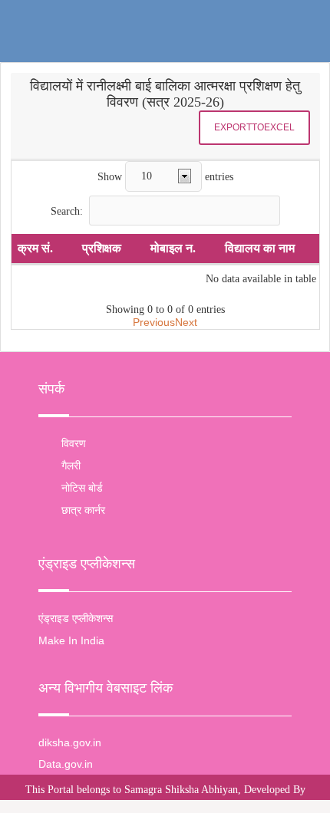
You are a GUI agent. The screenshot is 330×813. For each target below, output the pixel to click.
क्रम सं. (35, 248)
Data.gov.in (65, 764)
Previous (154, 322)
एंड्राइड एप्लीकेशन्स (75, 618)
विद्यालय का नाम (260, 248)
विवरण (73, 443)
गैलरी (71, 465)
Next (186, 322)
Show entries (165, 176)
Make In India (71, 640)
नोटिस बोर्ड (82, 488)
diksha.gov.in (69, 742)
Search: (67, 210)
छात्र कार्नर (83, 510)
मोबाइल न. (173, 248)
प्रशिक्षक (101, 248)
